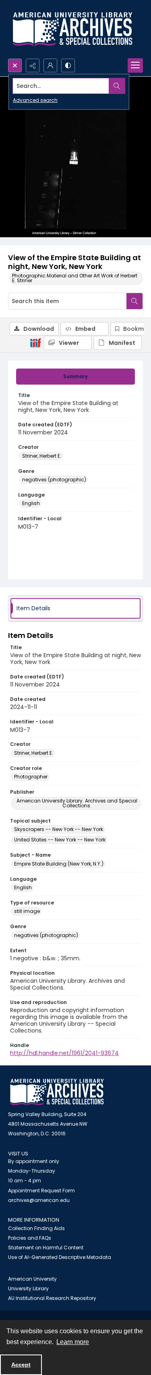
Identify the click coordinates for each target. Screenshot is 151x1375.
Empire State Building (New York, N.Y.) (58, 863)
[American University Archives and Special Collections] (57, 1092)
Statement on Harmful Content (45, 1247)
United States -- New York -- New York (59, 839)
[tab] (75, 376)
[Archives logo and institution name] (72, 29)
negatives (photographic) (54, 479)
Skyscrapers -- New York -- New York (58, 829)
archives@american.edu (39, 1200)
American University (32, 1278)
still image (27, 911)
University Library (28, 1288)
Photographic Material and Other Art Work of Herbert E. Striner (74, 278)
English (31, 503)
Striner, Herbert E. (41, 455)
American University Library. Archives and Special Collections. (77, 803)
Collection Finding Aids (36, 1228)
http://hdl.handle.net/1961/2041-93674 (64, 1053)
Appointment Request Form (41, 1190)
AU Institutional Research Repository (52, 1298)
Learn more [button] (72, 1341)
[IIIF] (35, 342)
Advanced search (35, 100)
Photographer (31, 776)
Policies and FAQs (29, 1237)
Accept (21, 1364)
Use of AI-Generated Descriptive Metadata (59, 1257)
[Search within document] (134, 301)
